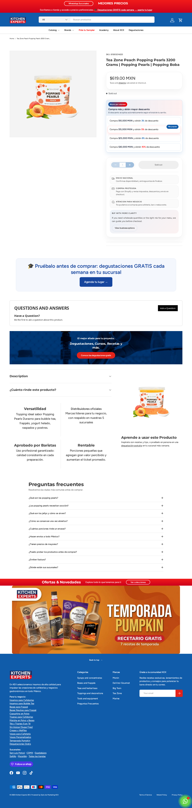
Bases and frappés (86, 683)
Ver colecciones (138, 582)
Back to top (94, 660)
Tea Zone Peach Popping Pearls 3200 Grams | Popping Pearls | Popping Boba (34, 38)
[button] (180, 20)
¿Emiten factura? (37, 559)
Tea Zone (117, 693)
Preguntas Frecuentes (88, 703)
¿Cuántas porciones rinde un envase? (47, 528)
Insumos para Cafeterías (22, 700)
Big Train (117, 688)
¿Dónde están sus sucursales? (43, 567)
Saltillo (13, 756)
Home (12, 38)
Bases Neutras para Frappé (23, 710)
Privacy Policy (177, 795)
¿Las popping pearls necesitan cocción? (49, 505)
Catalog (53, 30)
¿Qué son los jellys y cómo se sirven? (47, 513)
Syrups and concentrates (89, 678)
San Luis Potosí (17, 753)
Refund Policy (162, 795)
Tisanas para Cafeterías (21, 717)
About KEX (118, 30)
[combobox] (96, 19)
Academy (104, 30)
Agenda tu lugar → (96, 282)
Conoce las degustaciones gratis (96, 355)
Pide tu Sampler (87, 30)
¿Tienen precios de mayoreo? (43, 544)
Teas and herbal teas (87, 688)
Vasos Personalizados (20, 737)
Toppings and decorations (90, 693)
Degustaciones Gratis (20, 744)
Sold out (158, 165)
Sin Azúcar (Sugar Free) (21, 727)
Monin (116, 678)
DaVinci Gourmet (121, 683)
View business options (125, 228)
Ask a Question (168, 308)
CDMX (30, 753)
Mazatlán (22, 756)
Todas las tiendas (37, 756)
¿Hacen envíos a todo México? (44, 536)
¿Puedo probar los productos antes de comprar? (53, 552)
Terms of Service (145, 795)
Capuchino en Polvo (19, 713)
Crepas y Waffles (18, 730)
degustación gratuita (131, 445)
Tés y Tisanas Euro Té (20, 723)
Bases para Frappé (19, 707)
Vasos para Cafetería (20, 734)
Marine (116, 698)
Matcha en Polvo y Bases (22, 720)
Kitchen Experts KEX (23, 795)
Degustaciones (136, 30)
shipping (122, 83)
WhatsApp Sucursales (79, 3)
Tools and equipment (87, 698)
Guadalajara (40, 753)
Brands (67, 30)
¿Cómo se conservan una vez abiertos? (48, 521)
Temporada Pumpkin (20, 740)
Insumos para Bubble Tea (22, 703)
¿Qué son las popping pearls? (43, 498)
